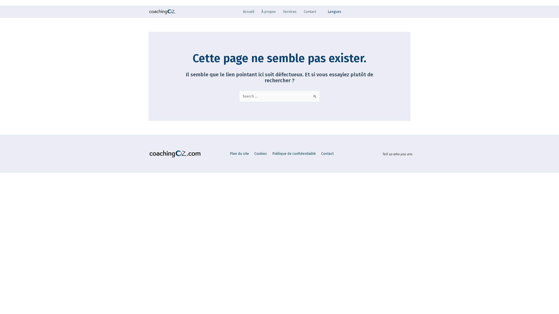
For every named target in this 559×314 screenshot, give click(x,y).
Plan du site (239, 154)
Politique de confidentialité (294, 154)
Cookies (260, 154)
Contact (327, 154)
